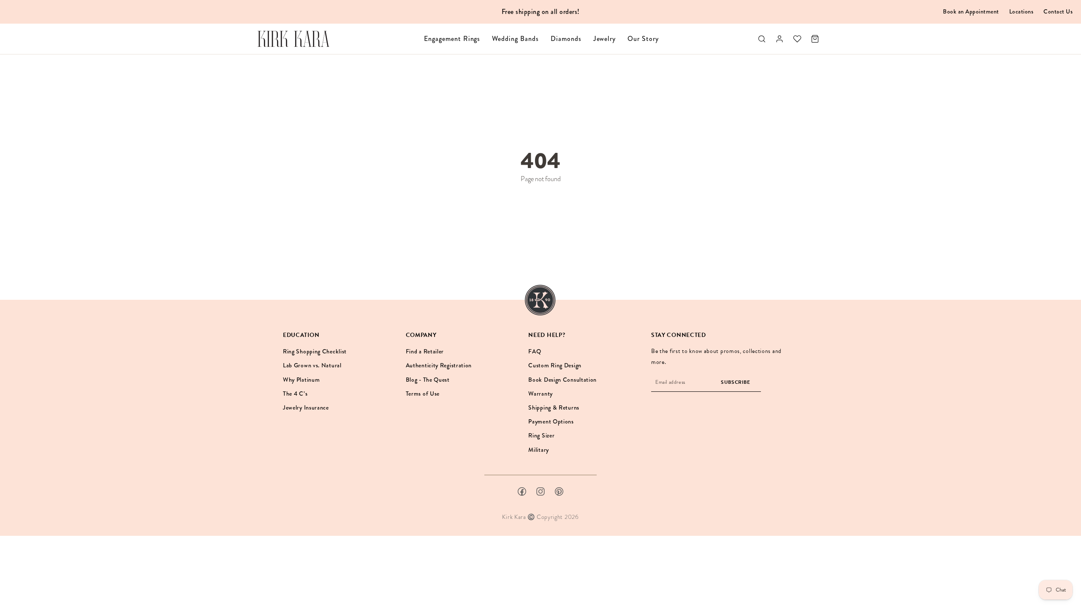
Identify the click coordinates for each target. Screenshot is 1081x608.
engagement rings (452, 38)
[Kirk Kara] (293, 39)
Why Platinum (301, 379)
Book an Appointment (971, 11)
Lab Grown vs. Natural (312, 365)
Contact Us (1058, 11)
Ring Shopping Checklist (315, 351)
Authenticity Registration (439, 365)
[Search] (761, 38)
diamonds (566, 38)
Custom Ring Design (554, 365)
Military (538, 449)
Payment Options (551, 421)
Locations (1021, 11)
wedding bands (515, 38)
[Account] (779, 38)
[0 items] (815, 38)
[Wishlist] (797, 38)
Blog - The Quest (428, 379)
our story (643, 38)
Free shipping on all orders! (541, 11)
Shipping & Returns (553, 407)
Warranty (540, 393)
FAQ (534, 351)
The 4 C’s (295, 393)
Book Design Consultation (562, 379)
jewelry (604, 38)
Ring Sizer (541, 435)
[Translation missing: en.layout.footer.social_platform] (522, 491)
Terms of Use (423, 393)
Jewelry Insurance (306, 407)
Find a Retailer (425, 351)
